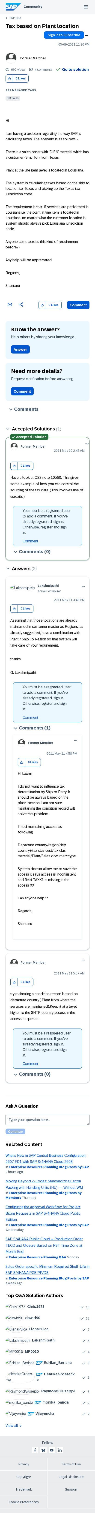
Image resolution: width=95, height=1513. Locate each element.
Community (33, 6)
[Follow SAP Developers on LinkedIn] (60, 1450)
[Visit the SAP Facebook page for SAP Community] (35, 1450)
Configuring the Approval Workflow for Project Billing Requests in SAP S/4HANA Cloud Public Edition (43, 1213)
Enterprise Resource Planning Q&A (37, 1257)
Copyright (23, 1477)
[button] (9, 79)
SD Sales (12, 98)
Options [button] (86, 35)
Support (71, 1489)
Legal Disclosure (71, 1477)
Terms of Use (71, 1464)
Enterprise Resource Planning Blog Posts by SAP (49, 1167)
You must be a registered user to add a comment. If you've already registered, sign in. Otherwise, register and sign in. (47, 522)
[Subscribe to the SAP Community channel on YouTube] (51, 1450)
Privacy (23, 1464)
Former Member (33, 58)
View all (12, 1426)
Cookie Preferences (24, 1502)
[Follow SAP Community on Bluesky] (43, 1450)
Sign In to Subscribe (64, 35)
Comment (78, 305)
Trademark (23, 1489)
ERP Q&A (15, 18)
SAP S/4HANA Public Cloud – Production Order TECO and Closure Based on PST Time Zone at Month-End (44, 1245)
